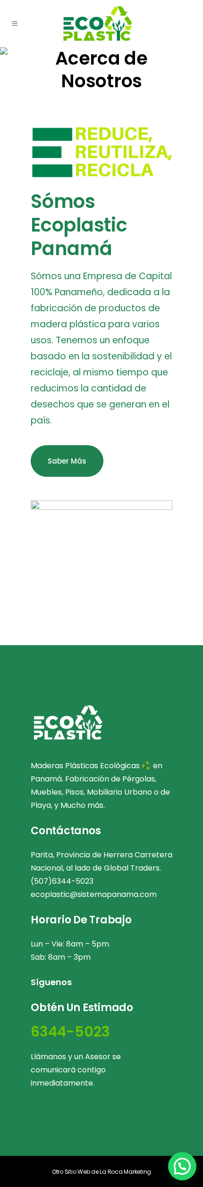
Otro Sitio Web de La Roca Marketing (101, 1172)
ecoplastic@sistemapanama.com (94, 894)
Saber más (67, 461)
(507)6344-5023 (62, 881)
